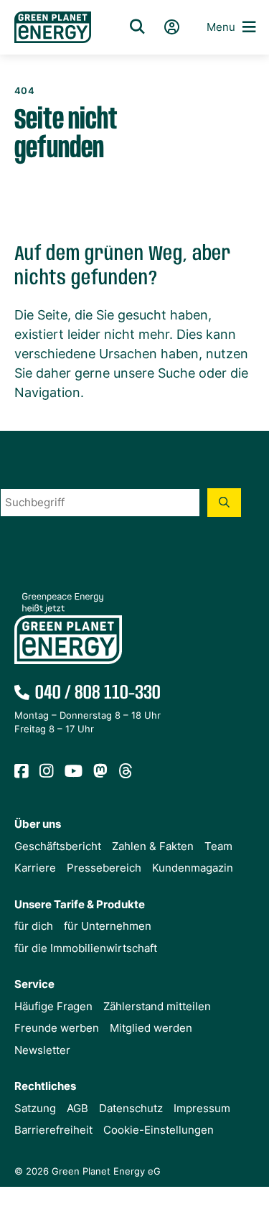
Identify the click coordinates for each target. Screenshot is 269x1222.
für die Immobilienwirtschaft (85, 948)
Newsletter (42, 1050)
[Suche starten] (224, 502)
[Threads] (125, 771)
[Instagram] (47, 771)
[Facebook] (21, 771)
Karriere (35, 867)
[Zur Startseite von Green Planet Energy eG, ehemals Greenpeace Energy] (52, 27)
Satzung (35, 1108)
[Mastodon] (100, 771)
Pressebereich (104, 867)
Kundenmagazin (192, 867)
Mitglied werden (151, 1028)
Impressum (202, 1108)
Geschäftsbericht (57, 846)
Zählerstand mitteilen (157, 1006)
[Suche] (137, 27)
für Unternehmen (107, 926)
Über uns (37, 824)
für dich (33, 926)
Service (34, 984)
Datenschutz (131, 1108)
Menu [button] (221, 27)
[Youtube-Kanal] (74, 771)
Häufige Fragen (53, 1006)
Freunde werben (56, 1028)
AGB (77, 1108)
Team (218, 846)
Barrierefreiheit (53, 1130)
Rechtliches (45, 1086)
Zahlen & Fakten (153, 846)
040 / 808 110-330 (98, 693)
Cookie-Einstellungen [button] (158, 1130)
